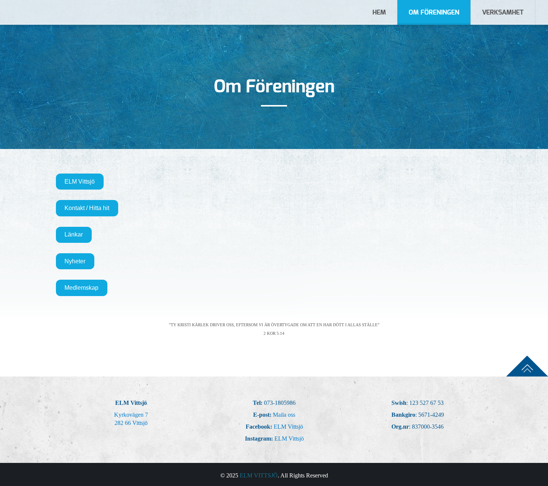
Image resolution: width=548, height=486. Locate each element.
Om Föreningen (434, 12)
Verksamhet (503, 12)
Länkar (73, 234)
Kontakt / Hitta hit (86, 208)
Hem (379, 12)
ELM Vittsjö (79, 181)
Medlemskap (81, 288)
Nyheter (74, 261)
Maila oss (284, 415)
